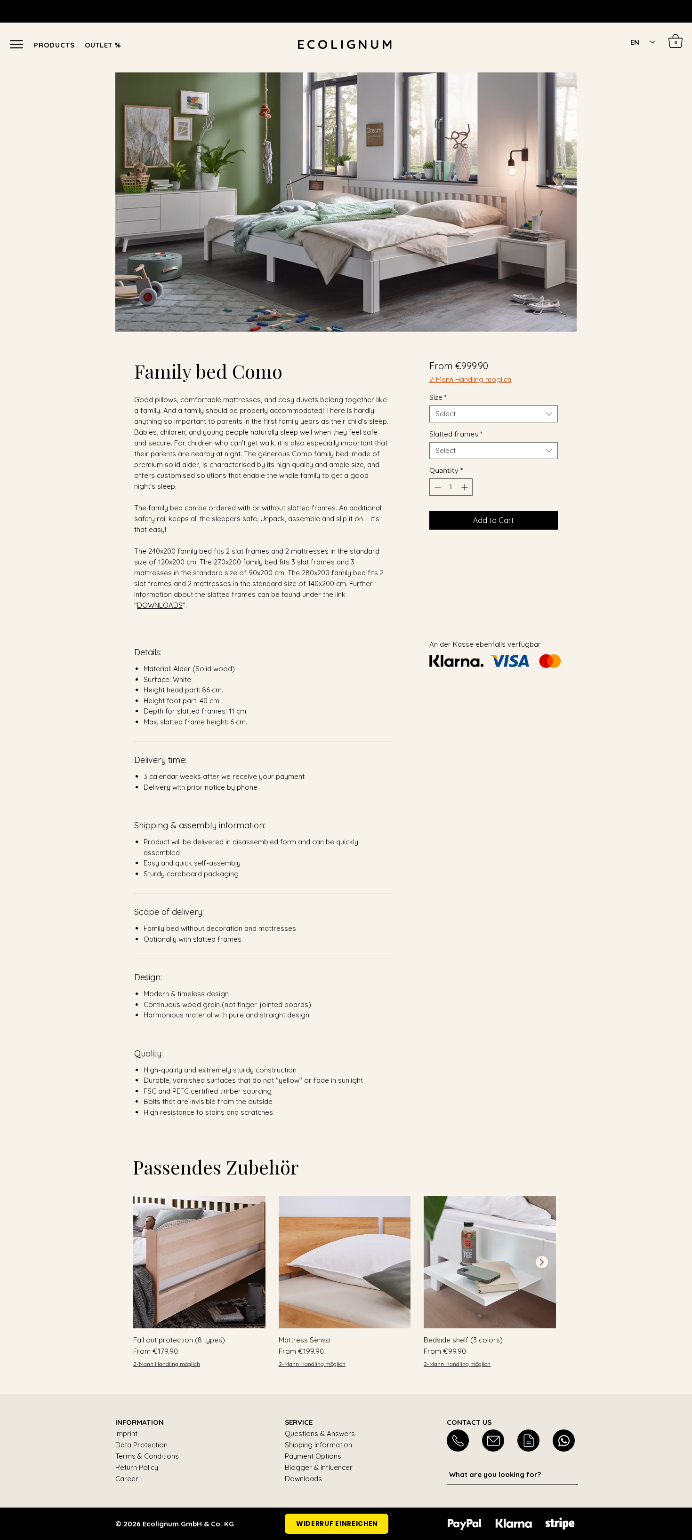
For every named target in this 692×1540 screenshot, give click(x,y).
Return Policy (136, 1467)
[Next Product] (542, 1262)
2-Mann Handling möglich (470, 379)
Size (438, 397)
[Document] (458, 1440)
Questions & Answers (320, 1433)
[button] (62, 45)
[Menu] (16, 44)
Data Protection (141, 1444)
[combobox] (493, 413)
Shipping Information (318, 1444)
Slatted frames (456, 434)
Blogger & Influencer (319, 1467)
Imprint (126, 1433)
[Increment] (465, 487)
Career (126, 1478)
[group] (344, 1282)
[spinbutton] (451, 487)
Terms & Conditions (147, 1456)
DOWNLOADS (160, 605)
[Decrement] (437, 487)
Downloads (303, 1478)
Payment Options (313, 1456)
